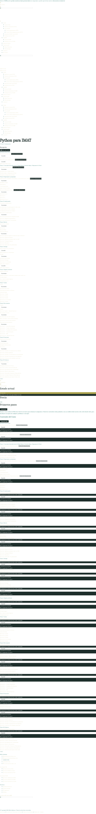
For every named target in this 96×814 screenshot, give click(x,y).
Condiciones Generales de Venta (14, 812)
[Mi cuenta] (0, 3)
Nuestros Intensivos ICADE (10, 91)
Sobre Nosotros (8, 98)
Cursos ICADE (7, 89)
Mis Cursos (3, 386)
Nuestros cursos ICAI (9, 74)
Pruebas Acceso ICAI (9, 85)
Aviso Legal (2, 812)
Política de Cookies (39, 812)
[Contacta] (0, 380)
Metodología (7, 100)
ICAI (4, 72)
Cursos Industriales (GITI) (12, 80)
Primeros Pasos (6, 94)
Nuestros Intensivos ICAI (10, 76)
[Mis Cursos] (0, 384)
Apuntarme (3, 409)
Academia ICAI (3, 767)
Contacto (5, 102)
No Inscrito (2, 393)
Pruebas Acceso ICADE (9, 93)
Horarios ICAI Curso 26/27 (10, 83)
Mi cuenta (2, 4)
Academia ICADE (4, 776)
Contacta (2, 382)
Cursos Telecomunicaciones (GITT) (14, 82)
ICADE (4, 87)
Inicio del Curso (6, 150)
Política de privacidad (28, 812)
